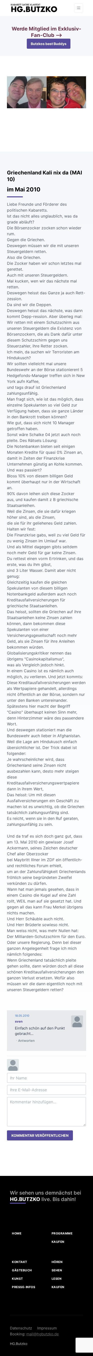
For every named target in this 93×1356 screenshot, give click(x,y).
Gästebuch (22, 1270)
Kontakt (19, 1262)
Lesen (57, 1278)
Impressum (47, 1328)
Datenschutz (21, 1328)
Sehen (57, 1270)
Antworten (26, 1041)
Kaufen (58, 1242)
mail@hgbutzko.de (42, 1334)
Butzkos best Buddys (48, 44)
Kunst (17, 1278)
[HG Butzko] (34, 8)
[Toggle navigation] (78, 8)
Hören (57, 1262)
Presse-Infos (23, 1287)
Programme (62, 1233)
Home (16, 1233)
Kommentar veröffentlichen (39, 1135)
